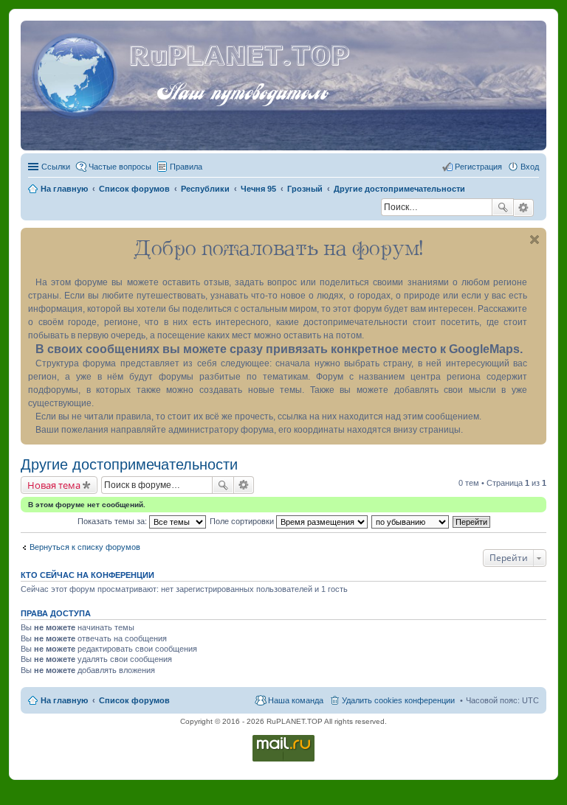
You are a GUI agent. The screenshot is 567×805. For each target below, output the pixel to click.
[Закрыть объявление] (534, 239)
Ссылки (55, 166)
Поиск (503, 207)
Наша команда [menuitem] (295, 700)
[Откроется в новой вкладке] (283, 760)
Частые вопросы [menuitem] (120, 166)
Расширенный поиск (524, 208)
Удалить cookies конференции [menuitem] (398, 700)
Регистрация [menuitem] (478, 166)
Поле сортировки (243, 521)
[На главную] (76, 73)
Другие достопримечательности (129, 464)
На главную (64, 700)
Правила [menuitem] (186, 166)
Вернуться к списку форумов (85, 547)
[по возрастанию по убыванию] (410, 521)
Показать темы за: (113, 521)
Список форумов (134, 700)
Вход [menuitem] (529, 166)
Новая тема (53, 485)
